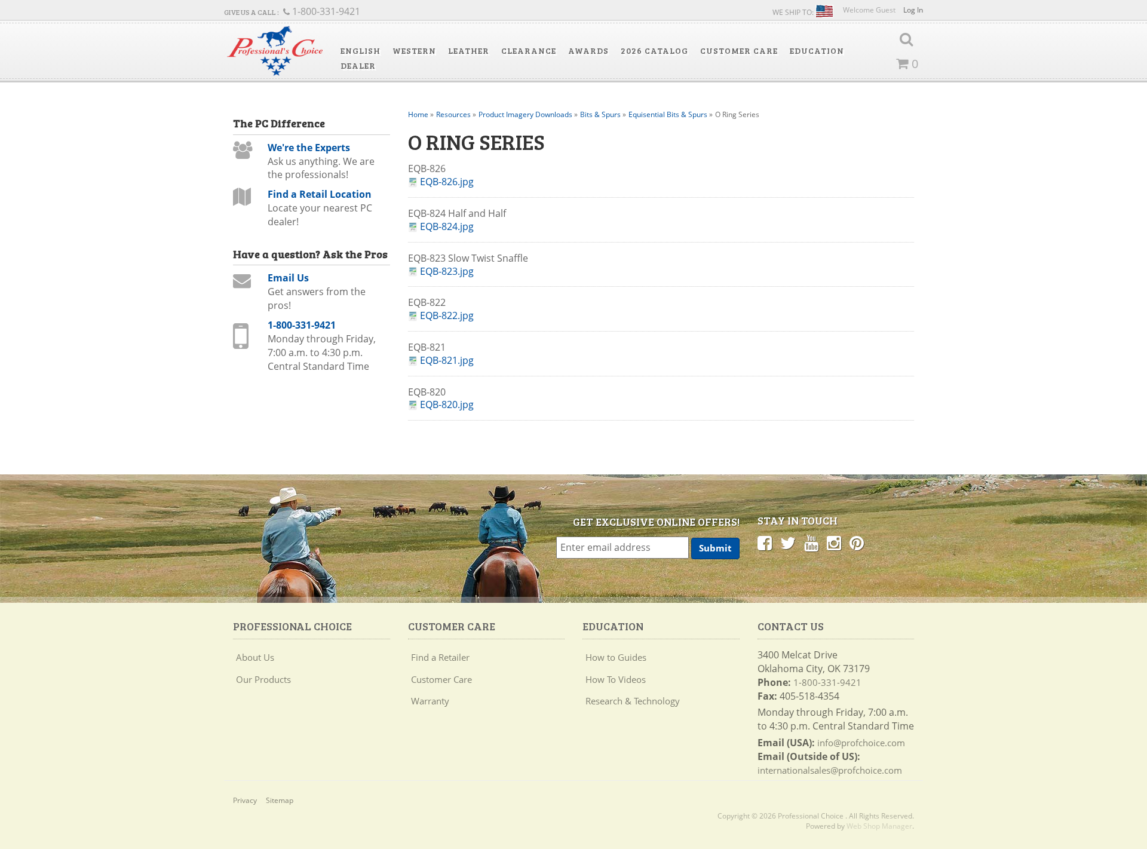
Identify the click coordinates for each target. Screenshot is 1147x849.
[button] (361, 51)
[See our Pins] (856, 542)
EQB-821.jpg (447, 360)
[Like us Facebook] (764, 542)
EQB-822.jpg (447, 315)
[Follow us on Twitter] (788, 542)
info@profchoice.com (861, 743)
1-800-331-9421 (302, 325)
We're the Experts (309, 147)
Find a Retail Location (320, 194)
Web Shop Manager (879, 826)
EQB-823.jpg (447, 271)
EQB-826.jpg (447, 182)
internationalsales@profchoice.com (829, 770)
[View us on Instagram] (834, 542)
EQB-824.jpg (447, 226)
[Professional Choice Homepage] (275, 51)
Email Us (288, 277)
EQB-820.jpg (447, 405)
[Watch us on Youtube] (811, 542)
